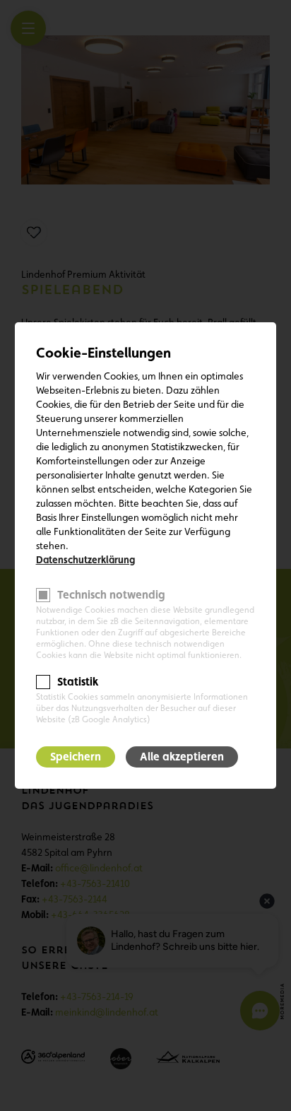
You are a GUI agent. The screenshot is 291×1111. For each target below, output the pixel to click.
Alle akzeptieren (182, 756)
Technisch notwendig (111, 594)
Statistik (77, 681)
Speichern (75, 756)
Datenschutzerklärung (85, 559)
